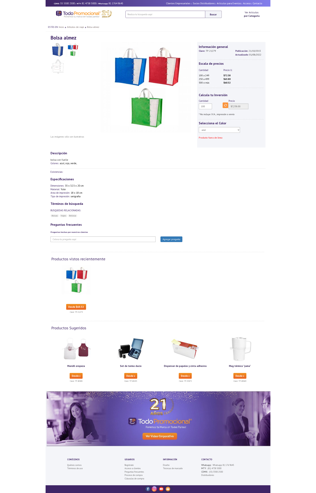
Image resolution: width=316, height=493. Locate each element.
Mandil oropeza (76, 366)
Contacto (257, 3)
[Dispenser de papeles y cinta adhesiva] (185, 348)
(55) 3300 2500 (216, 471)
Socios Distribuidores (204, 3)
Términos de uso (75, 468)
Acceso (247, 3)
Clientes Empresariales (178, 3)
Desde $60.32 (76, 306)
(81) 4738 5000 (214, 468)
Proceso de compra (134, 475)
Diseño (166, 465)
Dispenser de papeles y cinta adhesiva (185, 366)
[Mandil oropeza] (76, 348)
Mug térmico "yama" (240, 366)
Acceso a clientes (133, 468)
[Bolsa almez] (76, 279)
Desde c (76, 375)
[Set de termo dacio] (130, 348)
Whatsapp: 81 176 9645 (223, 465)
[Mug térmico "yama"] (239, 348)
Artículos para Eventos (229, 3)
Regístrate (129, 465)
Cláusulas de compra (134, 478)
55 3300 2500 (67, 3)
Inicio (61, 27)
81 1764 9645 (116, 3)
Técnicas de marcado (173, 468)
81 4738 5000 (89, 3)
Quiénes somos (74, 465)
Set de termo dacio (131, 366)
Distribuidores (207, 475)
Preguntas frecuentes (134, 471)
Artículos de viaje (75, 27)
